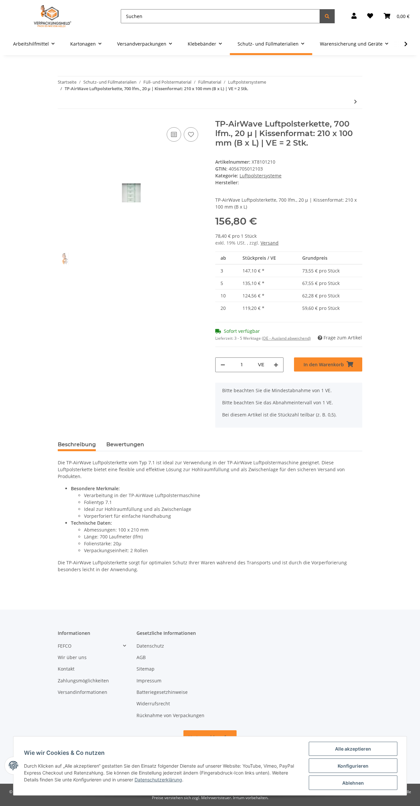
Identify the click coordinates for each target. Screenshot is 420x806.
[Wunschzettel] (370, 16)
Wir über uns (72, 657)
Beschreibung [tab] (77, 444)
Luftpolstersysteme (261, 175)
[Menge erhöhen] (276, 365)
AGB (141, 657)
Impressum (148, 680)
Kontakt (66, 669)
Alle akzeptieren (353, 749)
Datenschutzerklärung (158, 779)
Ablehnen (353, 783)
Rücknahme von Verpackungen (170, 715)
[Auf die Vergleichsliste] (174, 134)
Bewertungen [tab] (125, 444)
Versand (270, 243)
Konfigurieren (353, 766)
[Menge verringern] (223, 365)
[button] (354, 16)
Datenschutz (150, 646)
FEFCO (65, 646)
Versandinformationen (82, 692)
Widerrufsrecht (153, 703)
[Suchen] (327, 16)
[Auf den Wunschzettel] (191, 134)
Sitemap (145, 669)
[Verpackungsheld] (52, 16)
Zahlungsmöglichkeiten (83, 680)
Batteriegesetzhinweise (162, 692)
